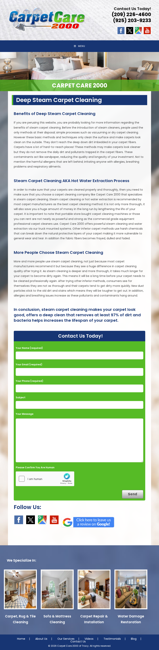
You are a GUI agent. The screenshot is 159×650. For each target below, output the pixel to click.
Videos (89, 639)
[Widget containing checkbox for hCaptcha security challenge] (45, 478)
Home (21, 639)
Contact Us (78, 641)
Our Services (65, 639)
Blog (134, 639)
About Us (41, 639)
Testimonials (112, 639)
